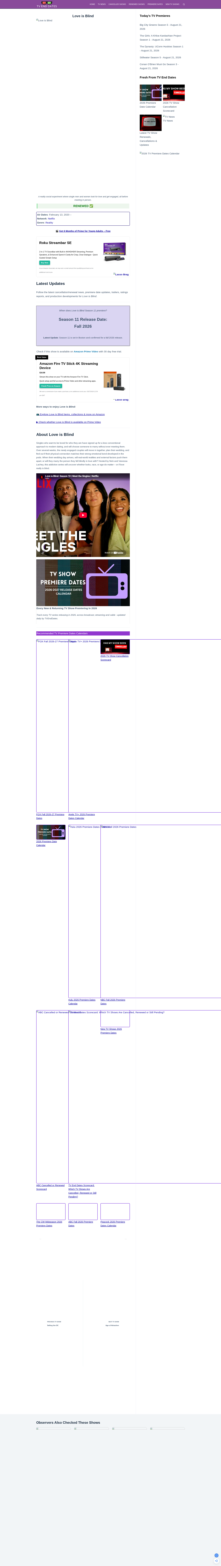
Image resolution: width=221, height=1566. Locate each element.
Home (92, 4)
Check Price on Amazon (50, 386)
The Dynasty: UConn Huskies (156, 46)
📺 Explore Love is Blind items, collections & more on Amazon (70, 414)
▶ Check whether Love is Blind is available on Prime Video (68, 422)
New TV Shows (172, 4)
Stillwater (145, 57)
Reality (49, 222)
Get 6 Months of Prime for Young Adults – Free (84, 231)
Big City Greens (148, 24)
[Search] (184, 4)
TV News (102, 4)
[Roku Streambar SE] (114, 252)
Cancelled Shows (117, 4)
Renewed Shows (137, 4)
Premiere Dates (155, 4)
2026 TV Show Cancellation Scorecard (171, 106)
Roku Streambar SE (55, 243)
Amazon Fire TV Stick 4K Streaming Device (68, 366)
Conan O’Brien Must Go (153, 64)
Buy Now (44, 263)
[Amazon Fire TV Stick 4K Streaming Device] (114, 380)
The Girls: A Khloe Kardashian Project (160, 35)
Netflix (51, 218)
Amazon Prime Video (86, 351)
